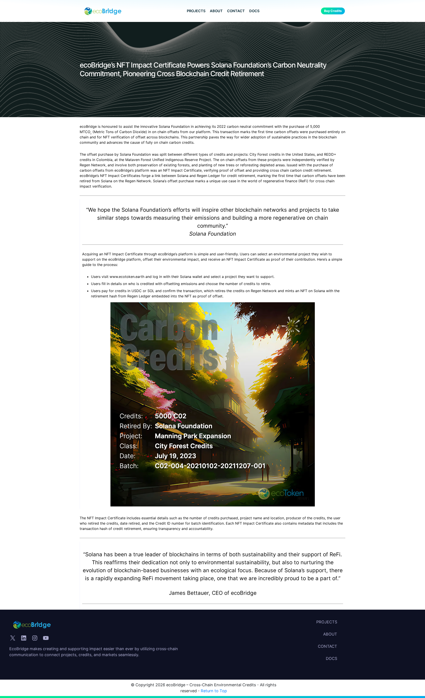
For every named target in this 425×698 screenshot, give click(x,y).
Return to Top (214, 690)
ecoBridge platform (124, 259)
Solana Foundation (212, 234)
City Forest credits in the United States (282, 154)
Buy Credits (333, 11)
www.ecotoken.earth (127, 276)
